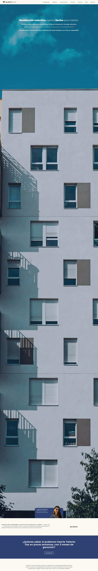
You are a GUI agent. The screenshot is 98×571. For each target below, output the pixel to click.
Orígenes (54, 2)
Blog (86, 2)
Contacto (80, 2)
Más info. (93, 2)
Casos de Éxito (63, 2)
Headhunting (46, 2)
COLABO (72, 2)
